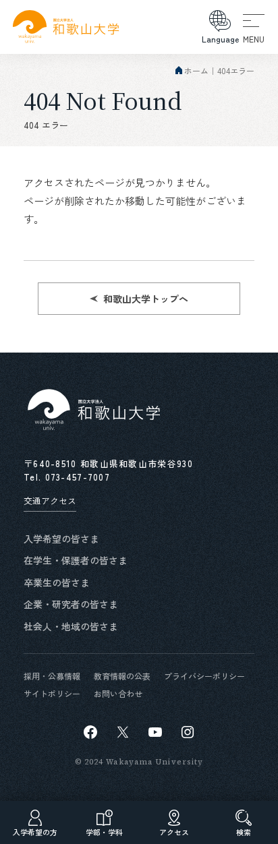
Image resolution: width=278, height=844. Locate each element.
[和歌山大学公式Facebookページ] (90, 732)
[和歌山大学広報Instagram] (187, 732)
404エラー (235, 70)
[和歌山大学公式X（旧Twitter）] (123, 732)
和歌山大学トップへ (145, 298)
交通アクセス (50, 500)
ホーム (196, 70)
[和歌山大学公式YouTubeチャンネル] (155, 732)
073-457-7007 (78, 477)
